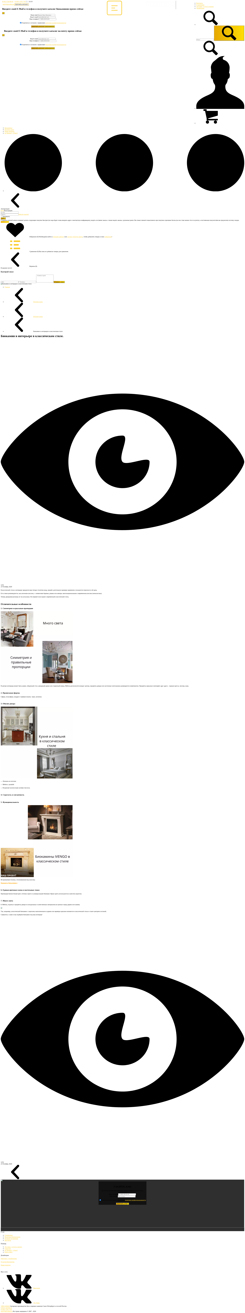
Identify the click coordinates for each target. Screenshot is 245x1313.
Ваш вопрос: (114, 1196)
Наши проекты (9, 131)
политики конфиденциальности (55, 23)
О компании (200, 5)
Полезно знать (9, 129)
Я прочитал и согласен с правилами (44, 23)
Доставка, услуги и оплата (205, 6)
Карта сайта (8, 1252)
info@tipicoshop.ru (8, 4)
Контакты (199, 3)
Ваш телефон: (34, 19)
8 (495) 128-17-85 (20, 1)
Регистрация (5, 222)
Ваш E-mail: (34, 17)
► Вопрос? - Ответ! (11, 133)
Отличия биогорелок (7, 1262)
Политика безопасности (12, 1237)
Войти (3, 218)
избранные (108, 237)
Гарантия (8, 1248)
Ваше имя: (34, 15)
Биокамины (8, 128)
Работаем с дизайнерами (9, 1258)
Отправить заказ (59, 282)
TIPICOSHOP (5, 1306)
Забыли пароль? (23, 214)
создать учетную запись (75, 237)
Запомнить (6, 216)
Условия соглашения (11, 1238)
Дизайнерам (200, 8)
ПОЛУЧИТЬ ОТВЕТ (122, 1203)
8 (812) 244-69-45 (7, 1)
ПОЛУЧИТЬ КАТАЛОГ (21, 4)
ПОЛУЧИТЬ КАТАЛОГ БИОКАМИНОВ (43, 26)
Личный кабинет (58, 237)
